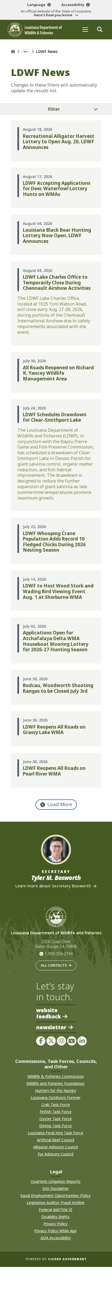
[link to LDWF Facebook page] (40, 1041)
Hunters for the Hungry (55, 1090)
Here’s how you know (53, 15)
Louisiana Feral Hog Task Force (55, 1132)
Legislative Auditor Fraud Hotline (56, 1202)
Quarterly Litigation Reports (55, 1181)
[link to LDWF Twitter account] (51, 1041)
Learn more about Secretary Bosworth (53, 886)
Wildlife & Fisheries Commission (55, 1076)
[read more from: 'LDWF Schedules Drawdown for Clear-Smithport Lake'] (56, 455)
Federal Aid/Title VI (55, 1209)
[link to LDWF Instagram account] (61, 1041)
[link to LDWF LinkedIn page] (82, 1041)
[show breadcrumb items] (25, 51)
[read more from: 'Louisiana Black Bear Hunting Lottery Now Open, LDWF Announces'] (56, 235)
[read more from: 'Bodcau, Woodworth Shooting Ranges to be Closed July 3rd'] (56, 687)
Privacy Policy (55, 1223)
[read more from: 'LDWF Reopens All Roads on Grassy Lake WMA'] (56, 728)
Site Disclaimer (55, 1188)
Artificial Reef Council (55, 1139)
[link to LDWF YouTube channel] (71, 1041)
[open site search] (99, 29)
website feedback (48, 1013)
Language (36, 5)
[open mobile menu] (85, 29)
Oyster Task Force (55, 1118)
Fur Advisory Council (55, 1154)
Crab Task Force (55, 1104)
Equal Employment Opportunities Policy (55, 1195)
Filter (54, 109)
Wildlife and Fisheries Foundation (55, 1083)
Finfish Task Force (55, 1111)
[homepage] (35, 29)
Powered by (56, 1259)
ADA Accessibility (56, 1237)
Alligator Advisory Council (55, 1146)
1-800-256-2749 (59, 953)
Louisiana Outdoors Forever (55, 1097)
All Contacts (54, 965)
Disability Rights (55, 1216)
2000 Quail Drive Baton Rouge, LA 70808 (56, 944)
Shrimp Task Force (55, 1125)
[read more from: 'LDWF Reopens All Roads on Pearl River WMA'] (56, 770)
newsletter (51, 1027)
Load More (59, 804)
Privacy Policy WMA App (55, 1230)
